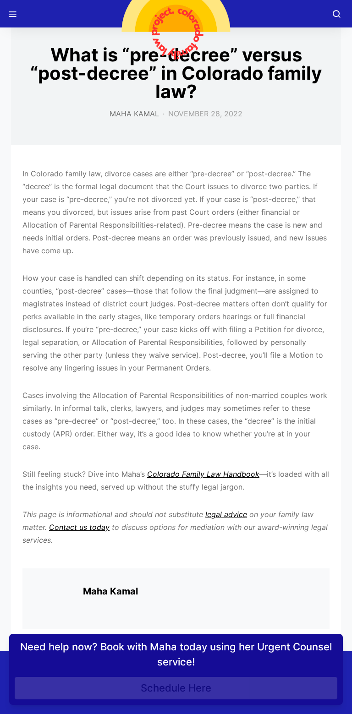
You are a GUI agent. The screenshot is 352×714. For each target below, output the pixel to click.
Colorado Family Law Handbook (203, 474)
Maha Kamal (134, 113)
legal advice (226, 514)
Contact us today (79, 527)
